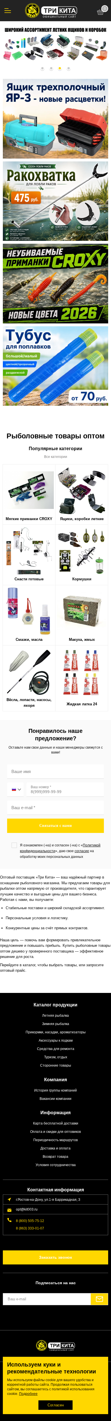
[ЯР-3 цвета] (55, 119)
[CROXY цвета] (55, 283)
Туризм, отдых (55, 1057)
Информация (55, 1112)
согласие (82, 851)
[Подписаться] (99, 1299)
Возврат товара (55, 1156)
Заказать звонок (55, 1257)
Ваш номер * (41, 787)
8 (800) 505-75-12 (30, 1221)
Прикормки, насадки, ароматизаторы (56, 1032)
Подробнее (28, 1394)
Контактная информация (55, 1189)
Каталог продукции (55, 1004)
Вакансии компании (55, 1098)
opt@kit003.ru (27, 1209)
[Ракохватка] (55, 201)
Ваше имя (21, 771)
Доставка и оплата (55, 1148)
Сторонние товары (55, 1065)
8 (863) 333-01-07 (30, 1228)
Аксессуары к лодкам (56, 1040)
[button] (42, 68)
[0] (100, 13)
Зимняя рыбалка (55, 1024)
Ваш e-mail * (23, 807)
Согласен (56, 1405)
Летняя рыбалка (55, 1015)
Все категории (55, 456)
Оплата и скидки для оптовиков (55, 1131)
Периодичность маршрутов (55, 1140)
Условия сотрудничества (56, 1165)
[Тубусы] (55, 366)
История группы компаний (55, 1090)
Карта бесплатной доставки (55, 1123)
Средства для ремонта (55, 1049)
